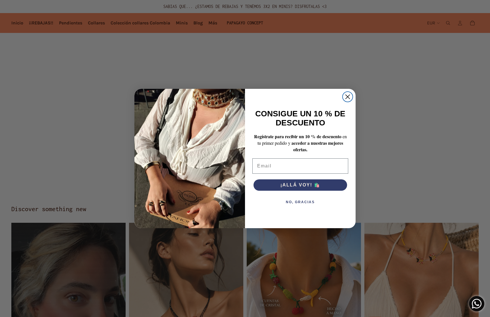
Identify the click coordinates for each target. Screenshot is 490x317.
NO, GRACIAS (300, 202)
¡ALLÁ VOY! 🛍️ (300, 184)
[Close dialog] (348, 97)
